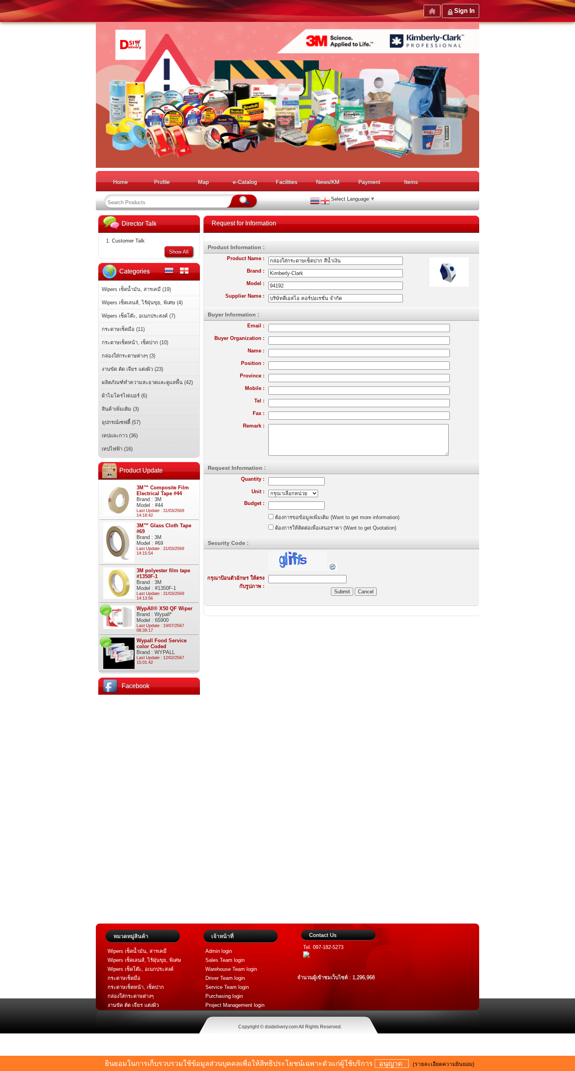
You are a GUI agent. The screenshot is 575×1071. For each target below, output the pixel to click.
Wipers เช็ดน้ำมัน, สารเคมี (137, 951)
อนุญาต (391, 1063)
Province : (252, 376)
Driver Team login (225, 978)
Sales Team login (224, 960)
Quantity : (252, 479)
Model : (255, 283)
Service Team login (227, 987)
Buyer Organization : (239, 338)
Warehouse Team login (231, 969)
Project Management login (234, 1005)
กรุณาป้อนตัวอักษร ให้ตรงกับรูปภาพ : (235, 582)
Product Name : (245, 258)
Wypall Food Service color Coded (162, 643)
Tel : (259, 401)
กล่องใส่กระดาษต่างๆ (131, 996)
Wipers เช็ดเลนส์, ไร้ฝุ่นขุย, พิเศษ (144, 960)
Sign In (464, 10)
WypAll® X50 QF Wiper (164, 608)
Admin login (218, 951)
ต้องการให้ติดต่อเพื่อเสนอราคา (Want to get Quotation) (334, 528)
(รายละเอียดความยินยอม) (443, 1064)
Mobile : (254, 388)
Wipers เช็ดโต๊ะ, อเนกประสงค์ (141, 969)
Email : (255, 326)
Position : (252, 363)
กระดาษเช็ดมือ (124, 978)
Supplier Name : (244, 296)
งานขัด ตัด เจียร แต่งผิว (133, 1005)
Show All (179, 252)
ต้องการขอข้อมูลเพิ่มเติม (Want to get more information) (336, 517)
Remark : (253, 426)
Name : (256, 351)
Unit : (258, 491)
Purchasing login (224, 996)
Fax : (258, 413)
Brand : (255, 271)
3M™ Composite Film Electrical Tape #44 (163, 490)
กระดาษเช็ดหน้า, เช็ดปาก (136, 987)
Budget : (254, 503)
